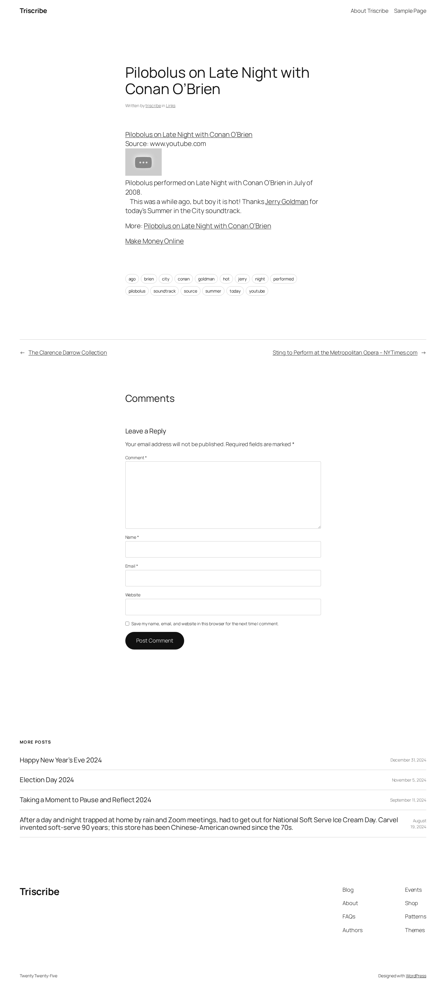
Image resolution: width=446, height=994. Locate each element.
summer (213, 291)
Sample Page (410, 10)
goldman (206, 279)
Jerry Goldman (286, 201)
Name (132, 537)
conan (184, 279)
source (190, 291)
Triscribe (33, 10)
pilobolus (137, 291)
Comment (136, 457)
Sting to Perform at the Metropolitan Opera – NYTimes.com (345, 352)
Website (132, 595)
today (235, 291)
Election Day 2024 (47, 780)
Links (171, 105)
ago (132, 279)
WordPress (416, 976)
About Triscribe (369, 10)
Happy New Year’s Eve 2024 (61, 760)
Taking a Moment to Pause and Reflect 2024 (85, 800)
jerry (242, 279)
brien (149, 279)
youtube (257, 291)
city (165, 279)
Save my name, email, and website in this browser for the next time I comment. (204, 623)
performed (283, 279)
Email (131, 566)
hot (226, 279)
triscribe (153, 105)
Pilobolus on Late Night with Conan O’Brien (189, 134)
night (260, 279)
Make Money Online (154, 241)
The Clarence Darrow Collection (68, 352)
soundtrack (164, 291)
